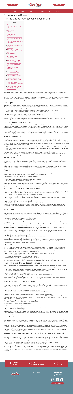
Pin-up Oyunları (10, 57)
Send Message (35, 363)
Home (14, 11)
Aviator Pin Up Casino (12, 82)
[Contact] (11, 363)
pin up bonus (50, 128)
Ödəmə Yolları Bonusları (12, 71)
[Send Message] (29, 363)
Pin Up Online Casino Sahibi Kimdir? (15, 44)
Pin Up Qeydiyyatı (11, 53)
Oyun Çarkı (9, 39)
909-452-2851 (15, 364)
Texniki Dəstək (10, 30)
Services (32, 11)
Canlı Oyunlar (10, 24)
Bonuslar (9, 31)
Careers (42, 11)
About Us (23, 11)
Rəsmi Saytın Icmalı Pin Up (13, 78)
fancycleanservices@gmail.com (37, 364)
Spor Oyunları (10, 48)
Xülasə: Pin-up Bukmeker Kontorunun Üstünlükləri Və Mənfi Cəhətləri (14, 51)
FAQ (50, 11)
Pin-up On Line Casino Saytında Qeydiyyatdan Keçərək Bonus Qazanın (14, 64)
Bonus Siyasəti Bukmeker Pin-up (14, 86)
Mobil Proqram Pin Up (12, 59)
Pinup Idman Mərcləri (11, 28)
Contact (58, 11)
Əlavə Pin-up (10, 35)
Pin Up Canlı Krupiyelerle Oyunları (14, 70)
